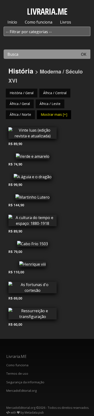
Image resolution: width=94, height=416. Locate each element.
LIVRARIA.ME (47, 11)
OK (83, 54)
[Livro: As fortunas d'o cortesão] (32, 289)
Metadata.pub (34, 412)
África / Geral (20, 103)
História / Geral (22, 93)
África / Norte (20, 114)
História (20, 70)
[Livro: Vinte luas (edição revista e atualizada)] (32, 134)
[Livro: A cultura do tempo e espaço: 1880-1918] (32, 222)
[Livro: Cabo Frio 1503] (32, 245)
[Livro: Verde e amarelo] (32, 157)
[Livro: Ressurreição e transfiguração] (32, 315)
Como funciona (38, 22)
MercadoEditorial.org (21, 390)
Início (12, 22)
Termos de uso (17, 373)
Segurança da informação (25, 382)
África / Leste (50, 103)
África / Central (55, 93)
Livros (65, 22)
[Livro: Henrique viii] (32, 265)
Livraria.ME (16, 356)
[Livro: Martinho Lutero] (32, 198)
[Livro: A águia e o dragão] (32, 178)
